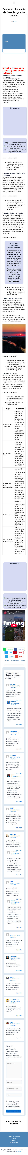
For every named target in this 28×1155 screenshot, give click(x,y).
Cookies (14, 1138)
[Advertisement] (16, 41)
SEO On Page (18, 1151)
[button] (14, 3)
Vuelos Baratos (14, 1142)
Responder (19, 700)
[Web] (14, 1095)
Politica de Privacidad (14, 1136)
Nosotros (14, 1140)
